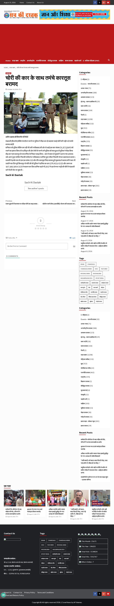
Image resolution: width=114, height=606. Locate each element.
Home (22, 2)
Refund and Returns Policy (14, 595)
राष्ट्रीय (22, 60)
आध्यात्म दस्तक (85, 97)
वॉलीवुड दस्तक (52, 60)
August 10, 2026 (54, 516)
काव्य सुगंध (83, 287)
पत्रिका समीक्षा (85, 124)
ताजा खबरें (95, 287)
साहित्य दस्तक (84, 301)
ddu (96, 269)
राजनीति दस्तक (41, 60)
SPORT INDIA (100, 278)
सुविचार (91, 301)
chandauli (91, 264)
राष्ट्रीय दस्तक (103, 292)
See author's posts (36, 188)
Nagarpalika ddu (86, 278)
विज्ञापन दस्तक (85, 146)
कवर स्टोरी (84, 106)
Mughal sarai (85, 273)
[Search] (108, 60)
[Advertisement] (57, 40)
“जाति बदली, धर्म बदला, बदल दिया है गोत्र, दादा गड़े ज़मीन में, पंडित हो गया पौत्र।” (94, 234)
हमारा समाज (84, 190)
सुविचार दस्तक (85, 172)
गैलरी (82, 115)
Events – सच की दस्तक (88, 84)
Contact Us (30, 2)
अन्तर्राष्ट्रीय (31, 60)
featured (104, 269)
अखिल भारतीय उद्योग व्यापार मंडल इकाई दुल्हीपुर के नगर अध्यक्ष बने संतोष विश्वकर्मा (94, 225)
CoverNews (66, 602)
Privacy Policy (29, 592)
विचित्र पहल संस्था (92, 296)
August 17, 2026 (33, 514)
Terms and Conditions (45, 592)
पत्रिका (102, 287)
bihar (82, 264)
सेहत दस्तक (84, 177)
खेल (89, 287)
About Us (40, 2)
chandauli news (86, 269)
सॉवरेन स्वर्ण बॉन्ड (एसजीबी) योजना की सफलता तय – (59, 202)
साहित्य (61, 60)
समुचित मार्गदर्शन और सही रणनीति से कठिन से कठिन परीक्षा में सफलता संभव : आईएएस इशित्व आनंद (94, 245)
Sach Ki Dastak (32, 182)
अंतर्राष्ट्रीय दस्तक (84, 283)
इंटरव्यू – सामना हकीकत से (88, 101)
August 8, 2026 (75, 519)
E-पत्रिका (84, 79)
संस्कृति (83, 159)
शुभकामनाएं (84, 155)
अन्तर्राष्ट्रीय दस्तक (86, 93)
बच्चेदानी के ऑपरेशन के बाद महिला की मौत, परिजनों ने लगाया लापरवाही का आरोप (93, 205)
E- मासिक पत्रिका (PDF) (91, 60)
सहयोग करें (77, 60)
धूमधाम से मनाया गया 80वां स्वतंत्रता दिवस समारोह (93, 215)
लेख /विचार (83, 296)
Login (73, 238)
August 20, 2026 (11, 516)
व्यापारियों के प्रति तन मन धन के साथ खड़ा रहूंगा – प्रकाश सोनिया (94, 478)
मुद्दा (82, 128)
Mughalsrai (97, 273)
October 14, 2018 (12, 89)
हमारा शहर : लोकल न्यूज (88, 186)
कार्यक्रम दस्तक (104, 283)
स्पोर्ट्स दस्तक (85, 181)
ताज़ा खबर (15, 60)
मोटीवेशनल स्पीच (86, 132)
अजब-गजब (84, 88)
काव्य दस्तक (69, 60)
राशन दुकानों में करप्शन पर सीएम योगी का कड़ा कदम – (22, 202)
